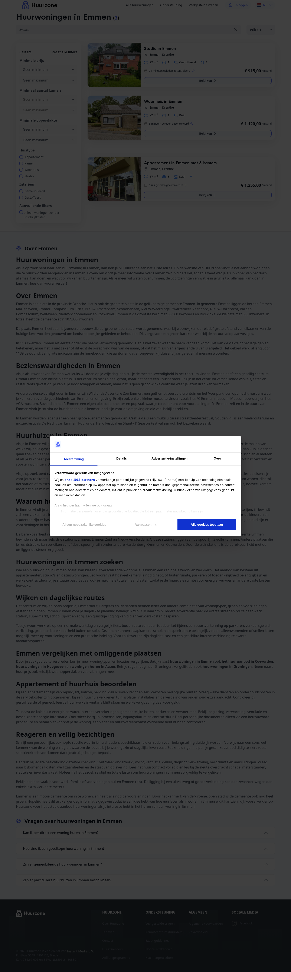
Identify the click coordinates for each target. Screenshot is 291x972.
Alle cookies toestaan (207, 524)
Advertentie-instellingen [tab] (169, 458)
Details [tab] (121, 458)
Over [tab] (217, 458)
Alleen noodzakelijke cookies (84, 524)
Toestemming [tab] (73, 459)
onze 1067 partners (80, 480)
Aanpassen (143, 524)
